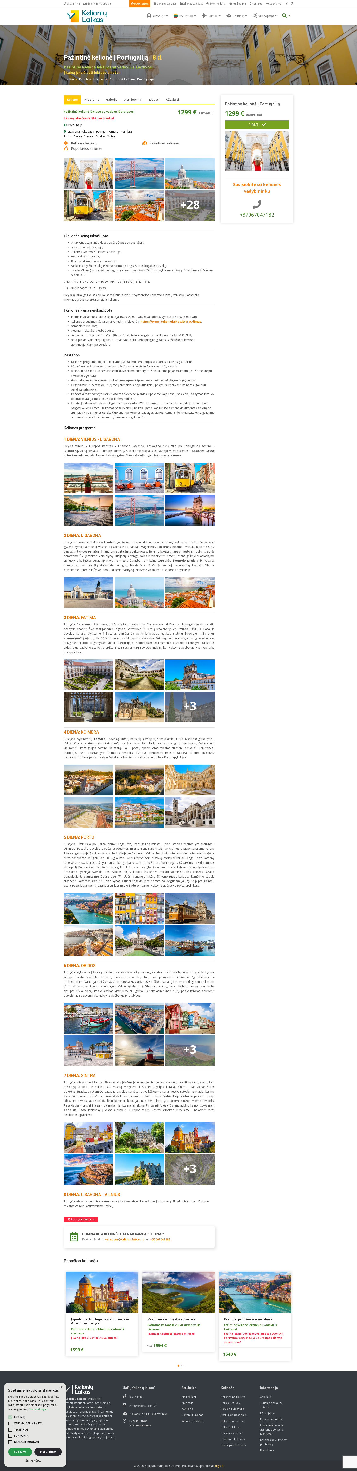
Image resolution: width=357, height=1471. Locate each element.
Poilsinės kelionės (232, 1433)
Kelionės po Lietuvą (233, 1397)
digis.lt (219, 1466)
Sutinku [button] (20, 1451)
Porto (67, 136)
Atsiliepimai (239, 3)
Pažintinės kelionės (91, 79)
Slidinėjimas (266, 16)
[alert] (35, 1425)
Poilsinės (239, 16)
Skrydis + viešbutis (232, 1409)
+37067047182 (160, 1239)
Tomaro (112, 131)
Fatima (100, 131)
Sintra (111, 136)
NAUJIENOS (141, 3)
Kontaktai (257, 3)
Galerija (112, 99)
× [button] (61, 1387)
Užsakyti (172, 99)
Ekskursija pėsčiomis (234, 1415)
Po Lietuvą (186, 16)
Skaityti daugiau (38, 1409)
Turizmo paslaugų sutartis (271, 1405)
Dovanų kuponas (166, 3)
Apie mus (187, 1403)
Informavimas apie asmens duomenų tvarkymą (272, 1429)
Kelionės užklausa (192, 3)
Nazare (89, 136)
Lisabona (74, 131)
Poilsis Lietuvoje (231, 1403)
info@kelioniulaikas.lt (98, 3)
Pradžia (69, 79)
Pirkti (254, 124)
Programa (91, 99)
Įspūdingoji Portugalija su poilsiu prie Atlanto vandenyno (100, 1321)
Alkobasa (88, 131)
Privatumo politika (271, 1419)
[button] (178, 1366)
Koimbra (126, 131)
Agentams (275, 3)
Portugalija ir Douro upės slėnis (248, 1319)
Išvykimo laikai (217, 3)
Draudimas (267, 1450)
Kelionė (72, 99)
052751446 (73, 3)
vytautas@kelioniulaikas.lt (124, 1239)
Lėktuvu (213, 16)
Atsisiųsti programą (82, 1219)
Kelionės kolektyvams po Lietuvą (273, 1442)
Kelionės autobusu (232, 1421)
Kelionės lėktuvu (231, 1427)
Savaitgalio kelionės (233, 1445)
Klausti (154, 99)
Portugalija (75, 125)
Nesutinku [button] (48, 1451)
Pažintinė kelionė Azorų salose (172, 1319)
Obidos (100, 136)
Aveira (78, 136)
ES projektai (267, 1413)
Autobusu (158, 16)
